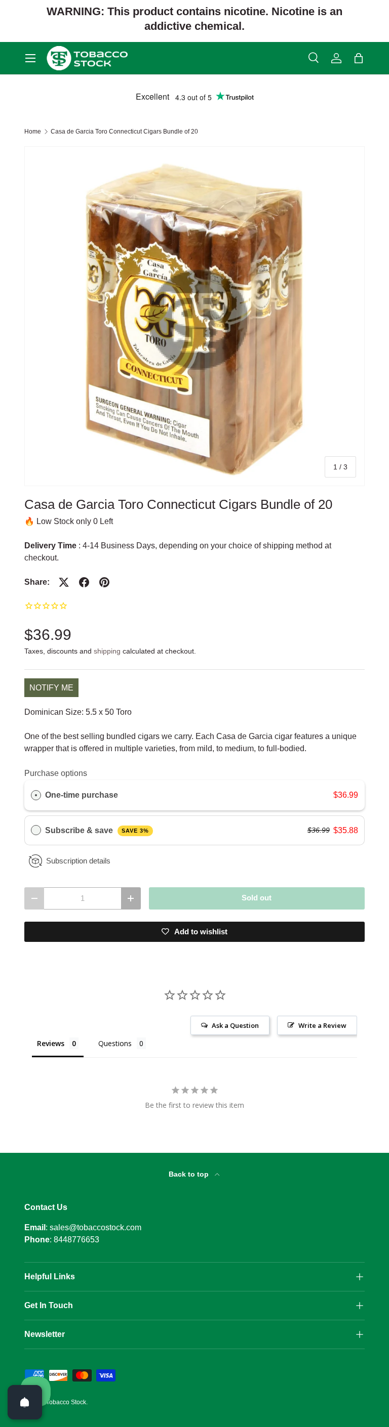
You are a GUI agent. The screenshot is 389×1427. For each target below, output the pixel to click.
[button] (358, 58)
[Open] (25, 1402)
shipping (107, 651)
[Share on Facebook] (84, 582)
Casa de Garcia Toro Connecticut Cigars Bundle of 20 (124, 131)
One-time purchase (81, 795)
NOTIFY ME (51, 687)
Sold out (256, 898)
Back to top (190, 1174)
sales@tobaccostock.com (95, 1227)
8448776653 (76, 1239)
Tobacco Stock (66, 1402)
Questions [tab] (115, 1043)
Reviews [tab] (50, 1043)
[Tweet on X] (64, 582)
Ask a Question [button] (235, 1025)
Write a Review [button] (322, 1025)
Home (32, 131)
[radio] (36, 795)
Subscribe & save (97, 830)
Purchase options (55, 773)
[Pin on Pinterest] (104, 582)
